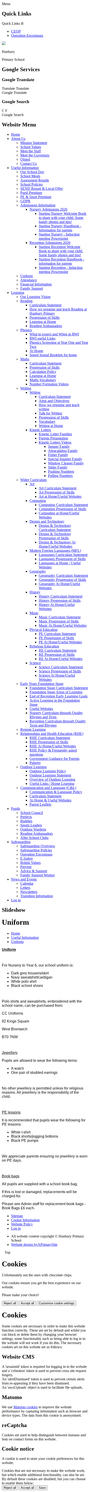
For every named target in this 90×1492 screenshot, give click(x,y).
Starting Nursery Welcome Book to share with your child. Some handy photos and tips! (62, 218)
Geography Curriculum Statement (63, 575)
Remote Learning (33, 729)
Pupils (15, 808)
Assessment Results (34, 180)
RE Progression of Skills (57, 655)
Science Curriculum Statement (61, 667)
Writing (25, 388)
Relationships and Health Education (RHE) (51, 734)
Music (34, 613)
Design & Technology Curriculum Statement (55, 528)
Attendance (28, 280)
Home (15, 134)
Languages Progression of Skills (62, 559)
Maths (24, 359)
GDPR (25, 201)
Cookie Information (25, 1220)
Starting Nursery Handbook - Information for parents (60, 228)
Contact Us (28, 164)
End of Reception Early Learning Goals (58, 696)
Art (32, 484)
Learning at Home (43, 322)
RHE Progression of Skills (49, 742)
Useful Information (25, 168)
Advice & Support (33, 871)
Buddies (26, 821)
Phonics (26, 330)
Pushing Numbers (61, 471)
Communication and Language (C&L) (48, 788)
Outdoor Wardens (33, 829)
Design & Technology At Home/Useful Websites (57, 544)
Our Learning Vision (35, 297)
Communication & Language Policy (56, 792)
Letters (25, 888)
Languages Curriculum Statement (63, 555)
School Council (31, 813)
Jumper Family (59, 446)
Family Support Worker (37, 875)
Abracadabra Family (63, 451)
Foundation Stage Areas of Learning (56, 692)
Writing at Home (51, 426)
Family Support (31, 288)
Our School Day (32, 172)
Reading (26, 301)
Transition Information (36, 896)
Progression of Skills (45, 317)
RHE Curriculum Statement (50, 738)
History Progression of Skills (60, 600)
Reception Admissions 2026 (50, 243)
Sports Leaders (31, 825)
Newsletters (28, 892)
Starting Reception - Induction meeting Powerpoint (61, 270)
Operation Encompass (27, 35)
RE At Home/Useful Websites (60, 659)
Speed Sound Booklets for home (53, 355)
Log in (16, 900)
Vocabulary (47, 422)
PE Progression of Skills (56, 638)
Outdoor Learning (33, 767)
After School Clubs (34, 838)
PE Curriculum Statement (57, 634)
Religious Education (44, 646)
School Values (30, 147)
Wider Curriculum (33, 480)
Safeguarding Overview (37, 846)
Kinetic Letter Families (55, 434)
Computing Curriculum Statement (63, 505)
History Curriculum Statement (60, 596)
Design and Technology (47, 521)
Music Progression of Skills (59, 621)
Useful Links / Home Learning (52, 784)
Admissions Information (37, 205)
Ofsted (25, 159)
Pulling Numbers (60, 476)
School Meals (30, 176)
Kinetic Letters (40, 430)
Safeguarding (20, 842)
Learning (17, 293)
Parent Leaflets (40, 804)
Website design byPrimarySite (34, 1244)
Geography (38, 571)
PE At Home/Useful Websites (60, 642)
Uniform (26, 276)
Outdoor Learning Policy (48, 771)
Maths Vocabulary (43, 380)
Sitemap (17, 1216)
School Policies (31, 184)
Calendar (26, 883)
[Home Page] (4, 44)
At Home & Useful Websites (50, 800)
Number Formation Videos (49, 384)
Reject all (10, 1303)
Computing (38, 501)
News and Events (24, 879)
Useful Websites (41, 709)
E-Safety (26, 858)
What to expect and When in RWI (54, 334)
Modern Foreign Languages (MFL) (55, 551)
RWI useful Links (42, 338)
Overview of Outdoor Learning (52, 779)
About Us (18, 139)
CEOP (16, 31)
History (35, 592)
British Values (30, 863)
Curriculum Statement (45, 305)
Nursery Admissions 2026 (48, 209)
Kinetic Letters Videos (55, 442)
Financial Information (36, 284)
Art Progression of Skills (57, 492)
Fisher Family (58, 455)
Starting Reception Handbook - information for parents (61, 261)
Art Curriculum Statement (57, 488)
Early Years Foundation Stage (41, 684)
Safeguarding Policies (36, 850)
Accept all (27, 1303)
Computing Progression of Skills (62, 509)
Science (35, 663)
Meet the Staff (30, 151)
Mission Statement (33, 143)
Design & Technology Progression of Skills (55, 536)
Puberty (35, 763)
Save (42, 1487)
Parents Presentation (53, 438)
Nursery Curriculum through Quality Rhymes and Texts (56, 715)
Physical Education (43, 630)
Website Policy (22, 1224)
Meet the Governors (34, 155)
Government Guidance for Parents (54, 759)
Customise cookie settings (56, 1303)
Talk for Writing (50, 413)
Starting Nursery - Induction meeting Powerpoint (59, 236)
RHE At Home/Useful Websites (53, 746)
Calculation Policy (43, 372)
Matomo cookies (25, 1407)
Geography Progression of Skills (62, 580)
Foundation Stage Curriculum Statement (59, 688)
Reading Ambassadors (46, 326)
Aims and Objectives (54, 401)
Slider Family (58, 467)
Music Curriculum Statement (60, 617)
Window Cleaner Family (66, 463)
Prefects (26, 817)
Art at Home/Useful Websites (60, 496)
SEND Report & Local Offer (41, 188)
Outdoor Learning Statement (50, 775)
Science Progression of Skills (60, 671)
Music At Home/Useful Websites (63, 625)
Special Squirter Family (65, 459)
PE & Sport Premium (35, 197)
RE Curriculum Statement (57, 650)
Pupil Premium (31, 193)
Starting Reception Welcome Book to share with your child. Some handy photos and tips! (61, 251)
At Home (36, 351)
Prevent (25, 867)
